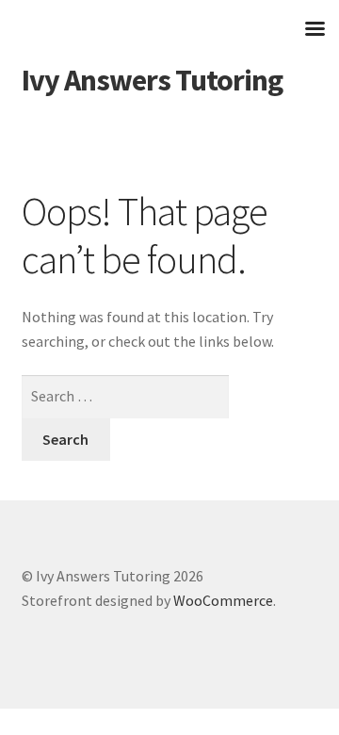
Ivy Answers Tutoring (152, 80)
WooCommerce (223, 600)
